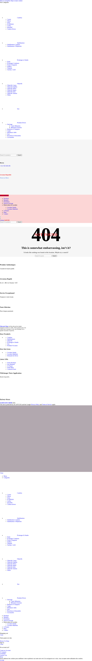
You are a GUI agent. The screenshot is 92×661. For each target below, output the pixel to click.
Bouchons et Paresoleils (14, 135)
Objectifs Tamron (12, 93)
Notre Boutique (11, 362)
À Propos (10, 366)
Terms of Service (47, 404)
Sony (8, 22)
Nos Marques (11, 364)
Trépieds (9, 68)
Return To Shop (4, 641)
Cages (9, 131)
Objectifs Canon (11, 85)
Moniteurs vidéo (11, 132)
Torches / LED (11, 70)
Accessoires (10, 137)
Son (8, 344)
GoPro (9, 26)
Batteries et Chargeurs (13, 129)
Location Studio (11, 207)
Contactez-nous (11, 369)
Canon (9, 19)
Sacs (8, 134)
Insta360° (10, 27)
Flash (8, 61)
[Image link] (13, 323)
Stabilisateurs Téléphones (14, 46)
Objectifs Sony (11, 91)
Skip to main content (16, 1)
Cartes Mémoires (15, 126)
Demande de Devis (12, 356)
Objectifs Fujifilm (12, 87)
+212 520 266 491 (5, 166)
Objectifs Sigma (11, 90)
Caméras (9, 337)
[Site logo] (9, 153)
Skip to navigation (5, 1)
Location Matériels (12, 209)
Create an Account (5, 650)
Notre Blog (10, 367)
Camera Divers (11, 29)
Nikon (9, 21)
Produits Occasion (12, 345)
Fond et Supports (12, 65)
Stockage (9, 124)
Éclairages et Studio (12, 342)
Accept (2, 660)
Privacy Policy (35, 404)
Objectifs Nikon (11, 88)
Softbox (9, 66)
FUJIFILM (10, 24)
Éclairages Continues (13, 63)
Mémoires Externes (16, 127)
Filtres (9, 95)
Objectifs (9, 340)
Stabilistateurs (11, 339)
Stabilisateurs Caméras (13, 44)
